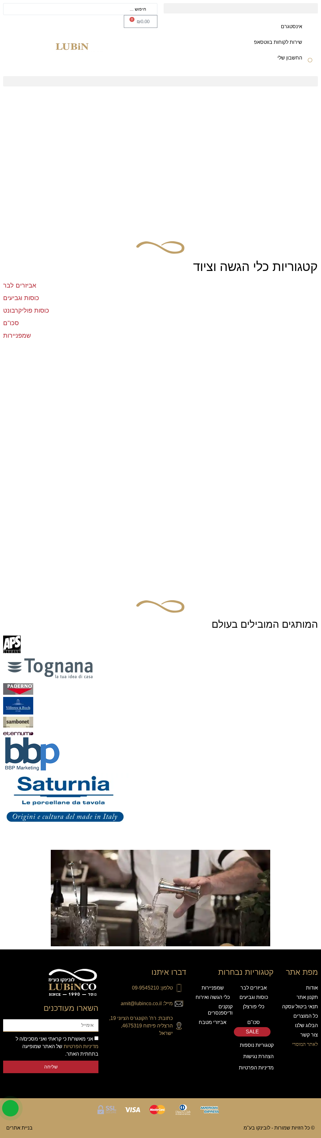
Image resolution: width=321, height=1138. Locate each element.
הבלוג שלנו (306, 1025)
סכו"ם (253, 1022)
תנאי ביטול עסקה (300, 1006)
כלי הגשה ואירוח (213, 997)
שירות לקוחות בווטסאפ (278, 42)
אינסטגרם (291, 26)
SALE (252, 1031)
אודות (312, 987)
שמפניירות (213, 987)
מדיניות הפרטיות (256, 1067)
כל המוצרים (305, 1016)
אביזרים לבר (253, 987)
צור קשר (309, 1034)
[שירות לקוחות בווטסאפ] (310, 46)
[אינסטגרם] (310, 31)
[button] (241, 8)
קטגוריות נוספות (257, 1045)
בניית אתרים (19, 1127)
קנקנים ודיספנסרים (220, 1010)
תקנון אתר (307, 997)
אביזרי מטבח (212, 1022)
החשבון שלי (289, 57)
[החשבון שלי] (310, 62)
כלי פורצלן (253, 1006)
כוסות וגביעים (253, 997)
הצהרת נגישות (258, 1056)
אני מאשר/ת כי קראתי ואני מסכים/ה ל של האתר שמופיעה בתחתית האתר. (57, 1046)
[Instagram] (181, 1048)
